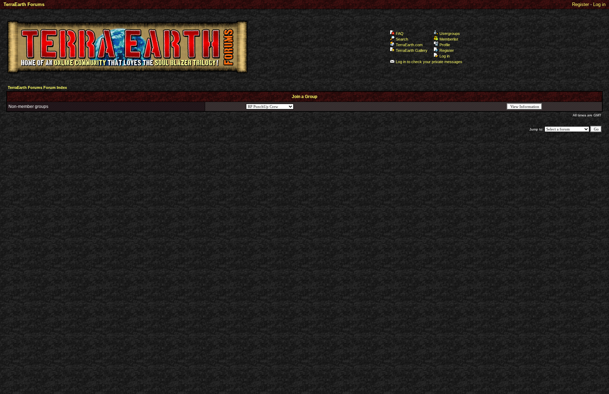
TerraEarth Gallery (411, 50)
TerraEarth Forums (24, 4)
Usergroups (449, 33)
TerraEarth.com (409, 45)
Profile (444, 45)
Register (580, 4)
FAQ (400, 33)
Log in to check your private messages (429, 62)
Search (402, 39)
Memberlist (448, 39)
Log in (599, 4)
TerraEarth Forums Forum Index (37, 87)
